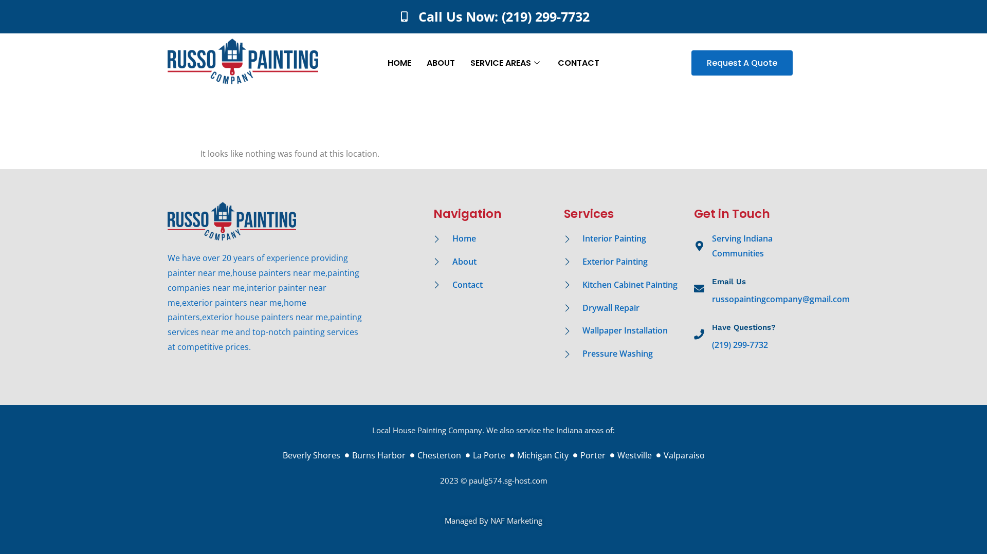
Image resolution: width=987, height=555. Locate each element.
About (441, 63)
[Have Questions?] (699, 334)
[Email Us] (699, 289)
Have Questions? (744, 327)
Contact (578, 63)
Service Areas (500, 63)
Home (399, 63)
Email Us (729, 281)
